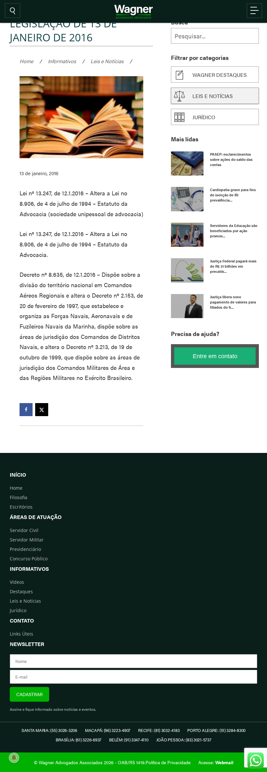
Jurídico (203, 117)
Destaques (21, 591)
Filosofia (18, 497)
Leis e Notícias (107, 61)
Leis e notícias (212, 96)
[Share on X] (41, 409)
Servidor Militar (27, 540)
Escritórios (21, 507)
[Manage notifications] (14, 757)
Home (26, 61)
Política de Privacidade (168, 762)
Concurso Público (29, 558)
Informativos (62, 61)
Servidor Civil (24, 530)
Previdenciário (25, 549)
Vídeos (17, 582)
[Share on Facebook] (26, 409)
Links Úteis (21, 634)
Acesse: (215, 762)
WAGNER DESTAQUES (219, 74)
